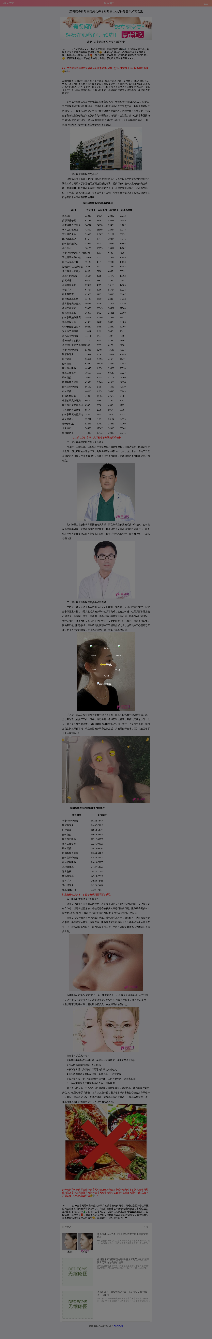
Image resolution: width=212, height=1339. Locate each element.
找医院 (93, 655)
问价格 (118, 655)
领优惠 (117, 670)
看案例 (106, 676)
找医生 (94, 670)
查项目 (106, 648)
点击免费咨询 (105, 684)
